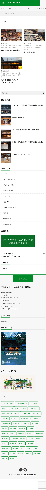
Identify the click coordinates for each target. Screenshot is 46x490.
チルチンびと (7, 45)
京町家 (3, 75)
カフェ (33, 403)
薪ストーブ (32, 448)
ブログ (19, 31)
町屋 (21, 443)
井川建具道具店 (30, 52)
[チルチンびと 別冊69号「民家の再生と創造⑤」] (6, 146)
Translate (17, 256)
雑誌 (4, 458)
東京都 (30, 433)
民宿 (30, 438)
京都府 (28, 47)
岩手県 (22, 428)
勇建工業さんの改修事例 (10, 50)
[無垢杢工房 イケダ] (6, 121)
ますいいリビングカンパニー (21, 154)
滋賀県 (38, 438)
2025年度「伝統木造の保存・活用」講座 (25, 130)
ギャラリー (38, 8)
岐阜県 (13, 428)
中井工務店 (7, 413)
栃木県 (39, 433)
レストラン (33, 408)
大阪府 (25, 423)
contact (4, 321)
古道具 (36, 418)
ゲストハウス (20, 408)
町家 (13, 443)
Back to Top (23, 279)
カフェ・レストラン (26, 8)
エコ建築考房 (21, 403)
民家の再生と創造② (11, 47)
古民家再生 (26, 418)
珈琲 (4, 443)
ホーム (3, 8)
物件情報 (6, 224)
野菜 (20, 453)
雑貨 (13, 458)
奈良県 (35, 423)
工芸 (30, 428)
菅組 (15, 448)
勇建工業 (14, 45)
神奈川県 (6, 448)
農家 (4, 453)
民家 (5, 438)
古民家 (14, 418)
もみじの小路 (16, 73)
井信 (17, 413)
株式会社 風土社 (6, 292)
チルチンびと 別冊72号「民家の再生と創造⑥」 (27, 105)
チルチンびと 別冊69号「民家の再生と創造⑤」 (27, 142)
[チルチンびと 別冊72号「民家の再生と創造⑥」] (6, 109)
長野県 (37, 453)
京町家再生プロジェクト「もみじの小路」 (10, 81)
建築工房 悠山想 (8, 433)
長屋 (28, 453)
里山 (12, 453)
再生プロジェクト (11, 75)
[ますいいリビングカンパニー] (6, 158)
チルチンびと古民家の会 (28, 475)
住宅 (10, 8)
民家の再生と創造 (18, 438)
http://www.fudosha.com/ (12, 304)
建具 (32, 47)
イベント (6, 174)
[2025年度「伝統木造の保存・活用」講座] (6, 134)
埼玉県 (16, 423)
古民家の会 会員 (8, 207)
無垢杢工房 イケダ (18, 117)
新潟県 (21, 433)
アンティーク (7, 403)
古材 (5, 418)
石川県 (30, 443)
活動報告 (6, 219)
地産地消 (6, 423)
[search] (43, 93)
